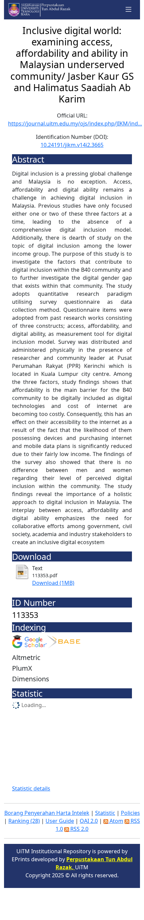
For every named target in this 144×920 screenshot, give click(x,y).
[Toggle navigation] (128, 9)
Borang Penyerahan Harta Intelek (46, 813)
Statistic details (31, 788)
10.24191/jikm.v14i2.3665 (72, 145)
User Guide (60, 821)
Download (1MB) (53, 583)
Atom (115, 821)
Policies (130, 813)
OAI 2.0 (89, 821)
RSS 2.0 (78, 829)
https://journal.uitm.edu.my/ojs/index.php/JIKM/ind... (75, 123)
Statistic (105, 813)
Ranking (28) (24, 821)
